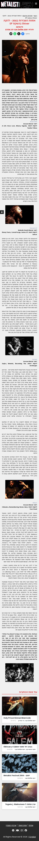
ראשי (35, 16)
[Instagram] (22, 830)
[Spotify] (13, 830)
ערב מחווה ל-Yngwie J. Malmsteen (20, 804)
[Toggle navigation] (36, 3)
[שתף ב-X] (18, 33)
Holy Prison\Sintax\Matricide (17, 718)
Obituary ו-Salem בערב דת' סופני (18, 746)
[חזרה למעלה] (34, 837)
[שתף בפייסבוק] (22, 33)
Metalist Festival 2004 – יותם (17, 775)
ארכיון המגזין (11, 825)
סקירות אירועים (27, 16)
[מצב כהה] (2, 212)
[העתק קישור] (10, 33)
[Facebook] (26, 830)
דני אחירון (9, 29)
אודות (31, 825)
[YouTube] (17, 830)
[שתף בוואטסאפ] (14, 33)
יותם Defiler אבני (21, 29)
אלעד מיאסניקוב (30, 749)
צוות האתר (22, 825)
